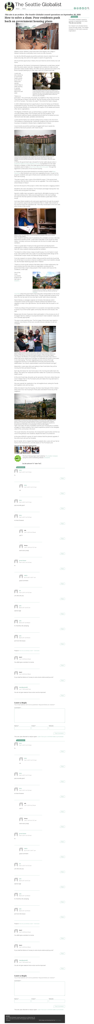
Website (51, 726)
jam (20, 605)
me (20, 590)
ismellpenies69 (23, 687)
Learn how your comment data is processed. (51, 736)
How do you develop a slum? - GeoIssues (29, 650)
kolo (20, 470)
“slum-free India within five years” (39, 167)
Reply (62, 478)
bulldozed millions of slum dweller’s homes (27, 163)
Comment (17, 707)
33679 (25, 575)
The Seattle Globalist (51, 456)
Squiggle (35, 292)
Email (34, 726)
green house (22, 560)
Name (16, 726)
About (17, 8)
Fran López (58, 1020)
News (24, 8)
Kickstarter (47, 457)
